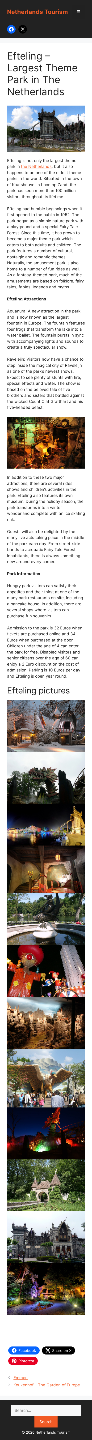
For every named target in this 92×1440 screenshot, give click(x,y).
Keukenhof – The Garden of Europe (46, 1385)
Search (46, 1421)
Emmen (20, 1377)
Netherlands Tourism (37, 11)
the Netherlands (36, 166)
